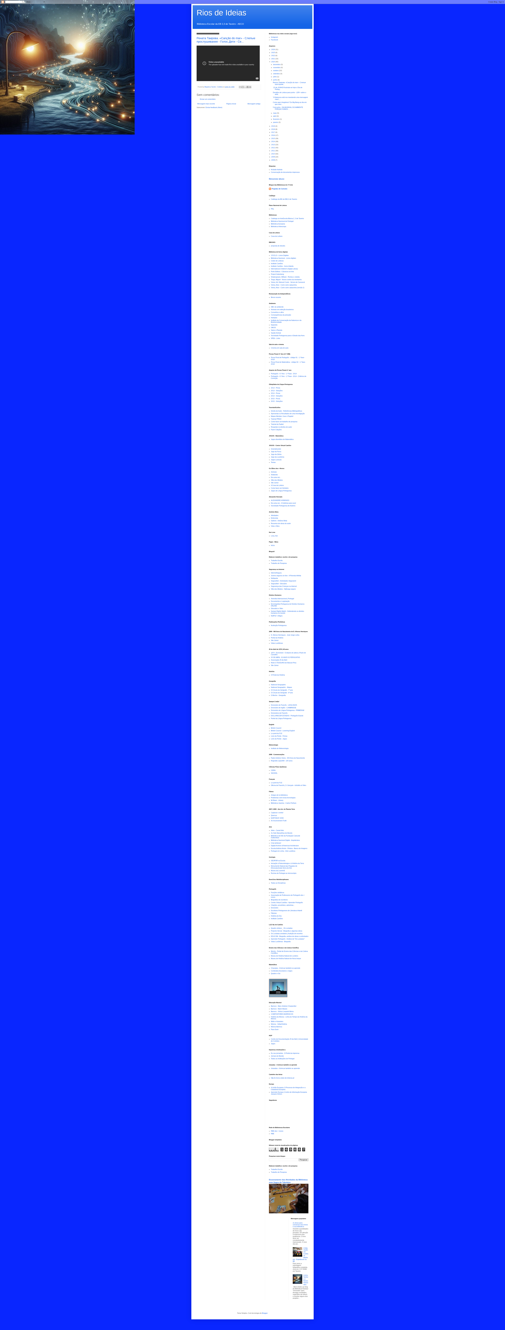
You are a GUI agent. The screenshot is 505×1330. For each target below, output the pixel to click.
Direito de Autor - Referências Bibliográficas (286, 411)
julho (275, 77)
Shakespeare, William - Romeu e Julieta (285, 277)
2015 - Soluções (277, 401)
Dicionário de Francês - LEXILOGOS (284, 705)
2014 (273, 141)
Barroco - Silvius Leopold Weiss (282, 1011)
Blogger (264, 1313)
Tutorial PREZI (276, 419)
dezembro (277, 64)
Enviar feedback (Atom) (214, 107)
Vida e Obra (275, 526)
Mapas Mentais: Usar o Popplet (282, 416)
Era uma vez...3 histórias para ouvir (283, 503)
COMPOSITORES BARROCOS (282, 1014)
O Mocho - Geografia (278, 695)
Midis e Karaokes (277, 1021)
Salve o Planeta (276, 330)
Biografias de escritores (279, 900)
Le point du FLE (276, 733)
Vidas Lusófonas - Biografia (281, 942)
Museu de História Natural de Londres (284, 956)
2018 (273, 129)
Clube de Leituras (277, 261)
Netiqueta (274, 578)
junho (275, 80)
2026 (273, 49)
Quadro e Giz (275, 973)
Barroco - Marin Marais (279, 1009)
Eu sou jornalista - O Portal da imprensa (285, 1053)
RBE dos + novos (277, 1131)
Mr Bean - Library (277, 800)
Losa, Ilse (274, 536)
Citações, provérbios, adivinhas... (283, 905)
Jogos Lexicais (276, 460)
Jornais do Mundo (277, 1056)
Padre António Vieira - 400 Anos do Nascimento (288, 758)
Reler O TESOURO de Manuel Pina (283, 663)
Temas (273, 462)
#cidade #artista (276, 170)
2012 (273, 148)
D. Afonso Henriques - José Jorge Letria (285, 635)
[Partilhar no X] (245, 87)
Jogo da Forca (276, 452)
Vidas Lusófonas (277, 643)
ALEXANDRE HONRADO (280, 500)
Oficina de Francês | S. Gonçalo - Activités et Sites (288, 785)
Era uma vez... (276, 477)
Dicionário (274, 908)
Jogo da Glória (276, 454)
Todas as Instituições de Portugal (282, 1059)
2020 (273, 62)
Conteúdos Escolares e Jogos (281, 971)
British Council (276, 728)
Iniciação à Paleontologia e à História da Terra (287, 863)
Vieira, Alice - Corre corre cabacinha (284, 285)
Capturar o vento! (277, 813)
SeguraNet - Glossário (279, 584)
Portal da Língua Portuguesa (281, 718)
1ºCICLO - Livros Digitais (280, 255)
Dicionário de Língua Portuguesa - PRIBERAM (287, 710)
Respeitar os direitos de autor (281, 427)
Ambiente (274, 475)
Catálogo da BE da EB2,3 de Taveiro (284, 199)
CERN (273, 770)
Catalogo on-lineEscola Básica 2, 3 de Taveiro (287, 218)
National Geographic (278, 685)
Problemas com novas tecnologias (283, 798)
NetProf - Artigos (276, 616)
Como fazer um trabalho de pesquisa (284, 422)
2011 (273, 151)
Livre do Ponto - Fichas (279, 736)
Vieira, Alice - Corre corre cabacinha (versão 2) (287, 288)
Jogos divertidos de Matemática (282, 439)
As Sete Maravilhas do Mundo (281, 833)
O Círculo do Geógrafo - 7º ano (282, 690)
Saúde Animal (276, 333)
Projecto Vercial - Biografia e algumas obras (286, 931)
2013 (273, 145)
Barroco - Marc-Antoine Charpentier (283, 1006)
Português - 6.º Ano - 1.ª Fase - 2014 (284, 374)
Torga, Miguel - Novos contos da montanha (286, 280)
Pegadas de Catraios (279, 189)
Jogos (273, 1044)
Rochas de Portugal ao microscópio (283, 873)
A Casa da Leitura (277, 485)
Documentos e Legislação (280, 601)
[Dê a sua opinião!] (242, 87)
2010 (273, 154)
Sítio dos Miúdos (277, 480)
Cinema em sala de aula (279, 348)
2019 (273, 126)
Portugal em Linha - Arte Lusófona (283, 851)
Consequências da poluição (281, 315)
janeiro (276, 122)
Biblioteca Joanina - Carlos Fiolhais (283, 803)
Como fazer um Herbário (280, 488)
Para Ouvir (275, 1029)
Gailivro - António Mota (279, 521)
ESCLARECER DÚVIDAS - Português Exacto (287, 716)
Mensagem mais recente (206, 104)
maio (275, 113)
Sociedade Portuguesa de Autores (283, 506)
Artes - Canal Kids (277, 830)
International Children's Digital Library (284, 269)
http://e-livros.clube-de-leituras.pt (282, 1078)
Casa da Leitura (276, 236)
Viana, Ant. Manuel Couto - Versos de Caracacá (288, 282)
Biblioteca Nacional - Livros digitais (283, 258)
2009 (273, 157)
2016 (273, 135)
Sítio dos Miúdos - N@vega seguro (283, 589)
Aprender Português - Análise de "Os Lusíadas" (288, 939)
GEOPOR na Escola (278, 861)
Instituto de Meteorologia (280, 748)
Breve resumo (276, 297)
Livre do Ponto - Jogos (279, 739)
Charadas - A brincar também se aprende (285, 968)
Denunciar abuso (276, 179)
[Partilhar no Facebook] (247, 87)
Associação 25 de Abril (279, 660)
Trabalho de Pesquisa (279, 563)
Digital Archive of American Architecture (285, 846)
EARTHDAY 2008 (277, 818)
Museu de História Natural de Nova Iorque (286, 958)
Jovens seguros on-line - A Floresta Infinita (286, 576)
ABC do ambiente (277, 307)
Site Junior (275, 483)
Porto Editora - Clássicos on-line (282, 272)
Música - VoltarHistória (279, 1024)
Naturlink (274, 325)
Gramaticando (276, 449)
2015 (273, 138)
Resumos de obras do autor (281, 523)
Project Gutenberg (277, 274)
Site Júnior (275, 640)
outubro (276, 70)
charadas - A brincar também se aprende (285, 1068)
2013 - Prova (275, 388)
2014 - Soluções (277, 396)
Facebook (274, 40)
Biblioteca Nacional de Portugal (282, 221)
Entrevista (274, 518)
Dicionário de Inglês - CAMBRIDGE (283, 708)
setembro (276, 74)
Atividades (274, 515)
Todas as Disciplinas (278, 883)
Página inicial (231, 104)
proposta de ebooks (278, 246)
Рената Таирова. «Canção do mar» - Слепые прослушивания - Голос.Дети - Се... (226, 40)
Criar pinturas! (276, 843)
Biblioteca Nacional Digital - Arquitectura (285, 840)
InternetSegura (276, 573)
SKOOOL (274, 773)
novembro (277, 67)
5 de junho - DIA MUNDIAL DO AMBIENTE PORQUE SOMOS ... (288, 108)
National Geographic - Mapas (281, 687)
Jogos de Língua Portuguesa (281, 491)
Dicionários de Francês (279, 713)
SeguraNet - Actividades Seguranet (283, 581)
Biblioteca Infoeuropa (278, 226)
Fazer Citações (276, 430)
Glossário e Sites (277, 608)
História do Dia (276, 916)
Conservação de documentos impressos (285, 172)
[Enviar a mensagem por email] (240, 87)
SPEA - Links (275, 338)
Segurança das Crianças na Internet (284, 586)
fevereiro (276, 119)
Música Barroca (276, 1027)
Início (273, 545)
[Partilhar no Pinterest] (250, 87)
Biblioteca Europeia (278, 224)
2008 (273, 160)
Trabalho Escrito (277, 560)
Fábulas (274, 913)
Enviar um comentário (208, 99)
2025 (273, 52)
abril (275, 116)
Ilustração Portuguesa (279, 625)
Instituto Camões (277, 264)
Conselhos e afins (277, 312)
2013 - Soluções (277, 391)
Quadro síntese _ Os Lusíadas (281, 928)
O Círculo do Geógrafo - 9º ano (282, 693)
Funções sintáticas (277, 892)
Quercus (274, 815)
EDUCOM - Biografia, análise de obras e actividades (289, 936)
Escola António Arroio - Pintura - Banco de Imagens (289, 848)
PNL (272, 209)
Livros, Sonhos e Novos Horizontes (305, 1280)
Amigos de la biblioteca (279, 795)
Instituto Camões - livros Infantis (282, 266)
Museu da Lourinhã (278, 871)
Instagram (274, 37)
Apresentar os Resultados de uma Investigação (288, 414)
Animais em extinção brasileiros (282, 309)
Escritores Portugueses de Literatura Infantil (286, 911)
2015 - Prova (275, 399)
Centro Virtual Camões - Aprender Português (287, 902)
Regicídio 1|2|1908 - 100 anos (281, 761)
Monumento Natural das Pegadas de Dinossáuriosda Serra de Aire (284, 867)
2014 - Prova (275, 393)
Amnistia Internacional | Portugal (282, 599)
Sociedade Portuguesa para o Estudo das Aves (288, 336)
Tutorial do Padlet (277, 424)
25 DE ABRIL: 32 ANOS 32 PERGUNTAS (285, 657)
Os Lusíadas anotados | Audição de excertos (287, 933)
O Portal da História (278, 675)
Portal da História (277, 638)
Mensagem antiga (254, 104)
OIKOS (273, 327)
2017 (273, 132)
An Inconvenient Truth (279, 821)
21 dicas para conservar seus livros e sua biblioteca (300, 1225)
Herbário (274, 318)
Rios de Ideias (221, 12)
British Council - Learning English (283, 731)
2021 (273, 59)
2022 (273, 56)
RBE (272, 1134)
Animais (274, 472)
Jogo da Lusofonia (277, 457)
